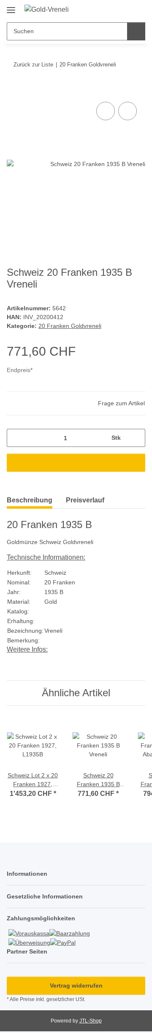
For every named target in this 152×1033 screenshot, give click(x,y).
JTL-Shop (90, 1021)
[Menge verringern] (16, 437)
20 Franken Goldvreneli (69, 325)
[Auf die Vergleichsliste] (105, 111)
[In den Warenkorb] (13, 90)
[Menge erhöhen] (136, 437)
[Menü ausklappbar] (11, 7)
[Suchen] (136, 31)
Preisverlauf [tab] (85, 500)
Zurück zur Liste (33, 64)
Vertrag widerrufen (76, 985)
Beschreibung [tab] (29, 500)
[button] (112, 9)
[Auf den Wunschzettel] (127, 111)
